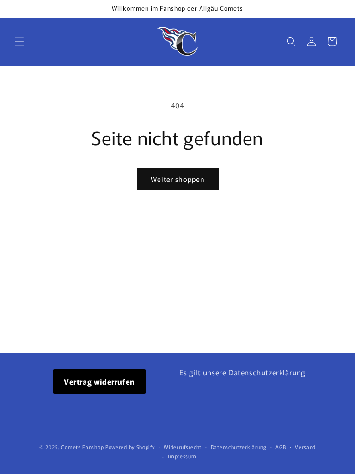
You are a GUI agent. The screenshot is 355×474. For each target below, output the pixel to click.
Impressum (182, 456)
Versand (305, 446)
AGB (280, 446)
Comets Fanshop (82, 446)
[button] (19, 41)
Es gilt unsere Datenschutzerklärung (242, 372)
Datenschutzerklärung (239, 446)
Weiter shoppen (178, 179)
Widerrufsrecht (183, 446)
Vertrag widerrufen (99, 381)
